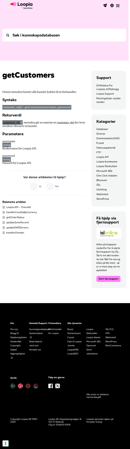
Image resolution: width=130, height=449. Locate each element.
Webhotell (102, 194)
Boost (70, 329)
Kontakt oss (35, 349)
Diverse (100, 133)
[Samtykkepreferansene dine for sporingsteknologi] (6, 443)
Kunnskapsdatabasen (40, 329)
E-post (100, 142)
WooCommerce (113, 345)
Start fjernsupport (108, 278)
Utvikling (101, 189)
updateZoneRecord (17, 222)
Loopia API (102, 156)
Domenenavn (74, 333)
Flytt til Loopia (74, 341)
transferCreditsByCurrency (21, 212)
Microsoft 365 (104, 170)
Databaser (102, 129)
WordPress (102, 198)
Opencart (91, 345)
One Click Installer (106, 175)
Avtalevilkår (15, 341)
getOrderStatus (15, 217)
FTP (98, 152)
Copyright (15, 345)
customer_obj (11, 122)
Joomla (71, 345)
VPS (107, 333)
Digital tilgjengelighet (17, 351)
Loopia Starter (93, 337)
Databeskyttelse (18, 337)
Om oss (14, 329)
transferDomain (15, 232)
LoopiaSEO (72, 353)
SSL (98, 184)
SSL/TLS (109, 329)
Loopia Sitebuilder (106, 166)
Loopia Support (105, 93)
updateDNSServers (17, 227)
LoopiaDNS (72, 349)
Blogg (13, 333)
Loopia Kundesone (106, 161)
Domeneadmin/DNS (108, 138)
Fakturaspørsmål (105, 147)
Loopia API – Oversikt (18, 207)
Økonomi (101, 180)
